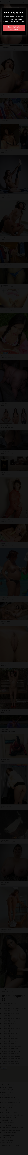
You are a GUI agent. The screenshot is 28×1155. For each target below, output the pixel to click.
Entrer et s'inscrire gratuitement (14, 28)
